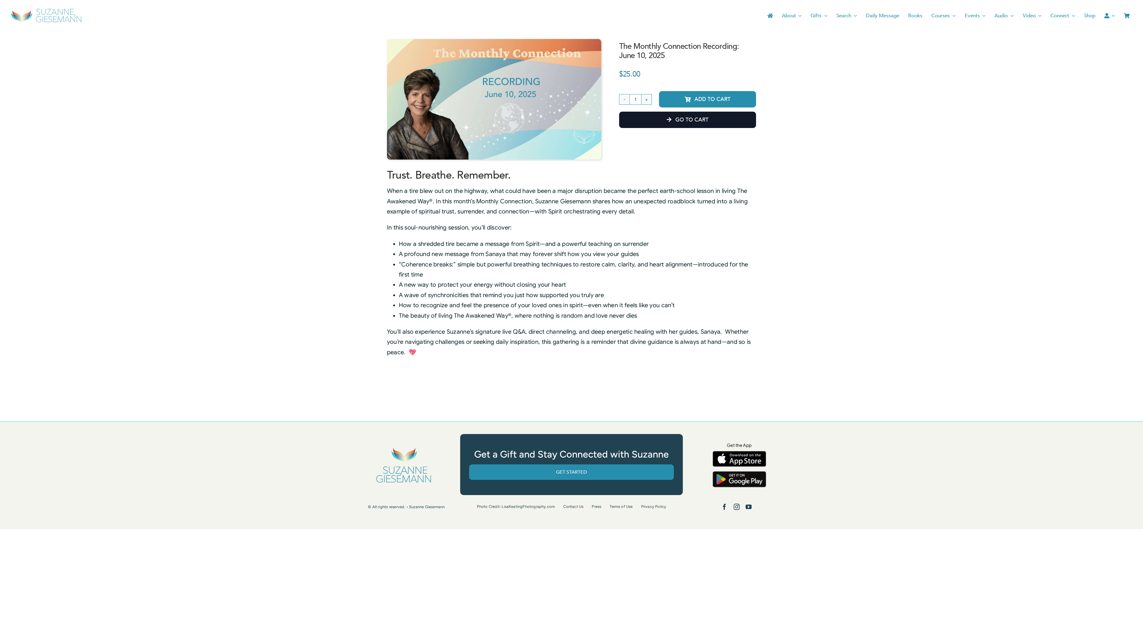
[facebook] (724, 507)
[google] (739, 474)
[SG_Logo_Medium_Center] (403, 447)
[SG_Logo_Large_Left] (46, 10)
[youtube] (749, 507)
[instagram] (737, 507)
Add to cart (712, 99)
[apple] (739, 454)
